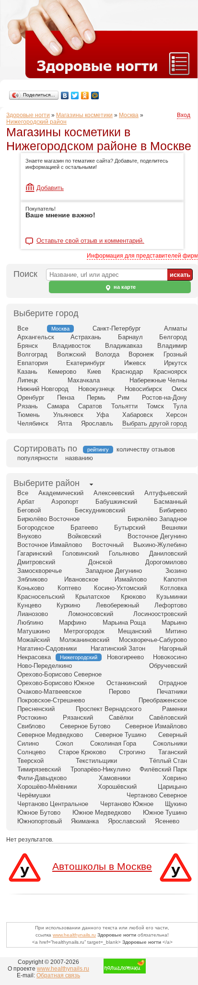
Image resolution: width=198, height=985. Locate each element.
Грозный (175, 354)
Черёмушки (33, 795)
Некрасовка (34, 657)
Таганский (172, 752)
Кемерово (62, 371)
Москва (129, 115)
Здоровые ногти (28, 115)
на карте (124, 287)
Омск (179, 388)
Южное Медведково (101, 812)
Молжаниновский (84, 639)
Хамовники (114, 778)
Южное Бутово (38, 812)
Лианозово (32, 613)
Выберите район (46, 483)
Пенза (65, 397)
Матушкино (33, 631)
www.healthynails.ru (74, 935)
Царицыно (172, 786)
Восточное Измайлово (49, 544)
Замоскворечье (39, 570)
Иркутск (175, 363)
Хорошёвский (117, 786)
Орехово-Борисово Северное (59, 674)
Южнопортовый (39, 821)
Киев (94, 371)
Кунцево (29, 605)
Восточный (108, 544)
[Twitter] (75, 95)
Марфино (72, 622)
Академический (60, 493)
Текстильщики (96, 760)
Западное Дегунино (113, 570)
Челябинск (32, 423)
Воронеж (141, 354)
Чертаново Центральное (52, 803)
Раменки (174, 708)
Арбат (26, 501)
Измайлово (131, 579)
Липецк (27, 380)
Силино (28, 743)
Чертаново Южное (126, 803)
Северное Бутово (85, 726)
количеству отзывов (145, 449)
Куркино (68, 605)
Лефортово (170, 605)
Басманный (170, 501)
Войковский (84, 536)
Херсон (176, 414)
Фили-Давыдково (42, 778)
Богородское (35, 527)
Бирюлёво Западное (157, 518)
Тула (180, 406)
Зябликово (32, 579)
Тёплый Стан (168, 760)
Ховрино (175, 778)
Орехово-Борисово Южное (55, 683)
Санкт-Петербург (117, 328)
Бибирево (173, 510)
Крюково (133, 596)
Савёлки (121, 717)
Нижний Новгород (43, 388)
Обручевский (168, 665)
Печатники (172, 691)
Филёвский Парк (163, 769)
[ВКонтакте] (65, 95)
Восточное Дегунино (157, 536)
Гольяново (124, 553)
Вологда (107, 354)
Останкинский (126, 683)
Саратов (90, 406)
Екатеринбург (85, 363)
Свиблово (31, 726)
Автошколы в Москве (102, 866)
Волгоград (32, 354)
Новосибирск (143, 388)
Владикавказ (123, 345)
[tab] (46, 484)
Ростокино (32, 717)
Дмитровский (36, 562)
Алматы (175, 328)
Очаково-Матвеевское (49, 691)
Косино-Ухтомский (120, 588)
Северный (172, 734)
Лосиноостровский (160, 613)
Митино (176, 631)
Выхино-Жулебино (160, 544)
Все (22, 328)
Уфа (102, 414)
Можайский (33, 639)
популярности (37, 458)
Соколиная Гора (113, 743)
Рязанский (78, 717)
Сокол (64, 743)
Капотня (175, 579)
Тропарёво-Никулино (100, 769)
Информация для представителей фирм (142, 255)
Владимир (172, 345)
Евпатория (32, 363)
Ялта (65, 423)
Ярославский (127, 821)
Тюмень (28, 414)
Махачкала (84, 380)
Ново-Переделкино (44, 665)
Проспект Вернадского (108, 708)
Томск (155, 406)
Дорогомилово (166, 562)
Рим (123, 397)
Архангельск (35, 337)
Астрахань (85, 337)
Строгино (132, 752)
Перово (119, 691)
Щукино (176, 803)
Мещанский (134, 631)
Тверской (30, 760)
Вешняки (174, 527)
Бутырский (129, 527)
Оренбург (31, 397)
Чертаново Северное (157, 795)
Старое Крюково (82, 752)
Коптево (69, 588)
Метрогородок (84, 631)
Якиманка (85, 821)
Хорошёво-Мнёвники (47, 786)
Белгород (173, 337)
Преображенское (163, 700)
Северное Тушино (120, 734)
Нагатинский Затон (118, 648)
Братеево (84, 527)
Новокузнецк (96, 388)
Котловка (173, 588)
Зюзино (176, 570)
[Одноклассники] (85, 95)
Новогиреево (125, 657)
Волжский (71, 354)
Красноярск (170, 371)
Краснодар (127, 371)
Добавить (50, 187)
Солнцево (31, 752)
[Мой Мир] (95, 95)
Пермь (96, 397)
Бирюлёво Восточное (48, 518)
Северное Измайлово (156, 726)
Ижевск (135, 363)
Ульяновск (68, 414)
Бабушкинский (116, 501)
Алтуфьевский (165, 493)
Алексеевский (113, 493)
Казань (27, 371)
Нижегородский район (36, 122)
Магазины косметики (84, 115)
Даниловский (168, 553)
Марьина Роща (124, 622)
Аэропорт (65, 501)
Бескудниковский (100, 510)
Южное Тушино (165, 812)
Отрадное (173, 683)
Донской (100, 562)
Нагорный (173, 648)
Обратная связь (58, 975)
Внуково (29, 536)
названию (79, 458)
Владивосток (72, 345)
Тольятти (124, 406)
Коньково (30, 588)
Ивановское (81, 579)
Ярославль (97, 423)
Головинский (80, 553)
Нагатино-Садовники (47, 648)
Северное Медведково (50, 734)
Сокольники (170, 743)
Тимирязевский (39, 769)
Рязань (27, 406)
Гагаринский (34, 553)
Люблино (30, 622)
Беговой (29, 510)
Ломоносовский (90, 613)
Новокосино (170, 657)
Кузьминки (171, 596)
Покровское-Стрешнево (51, 700)
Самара (58, 406)
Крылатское (92, 596)
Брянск (27, 345)
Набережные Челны (158, 380)
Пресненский (36, 708)
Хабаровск (137, 414)
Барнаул (130, 337)
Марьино (174, 622)
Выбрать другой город (154, 423)
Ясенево (167, 821)
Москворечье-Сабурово (153, 639)
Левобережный (117, 605)
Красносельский (41, 596)
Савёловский (168, 717)
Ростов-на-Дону (164, 397)
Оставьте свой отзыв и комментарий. (90, 240)
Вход (183, 115)
